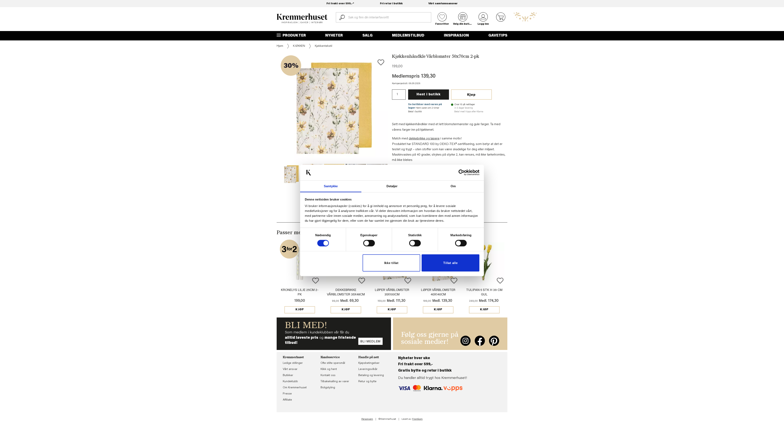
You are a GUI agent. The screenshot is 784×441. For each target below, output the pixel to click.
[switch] (369, 243)
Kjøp (471, 95)
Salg (367, 36)
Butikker (288, 375)
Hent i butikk (428, 94)
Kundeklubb (290, 381)
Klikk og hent (329, 369)
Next (395, 119)
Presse (287, 393)
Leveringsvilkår (368, 369)
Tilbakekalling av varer (335, 381)
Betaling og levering (371, 375)
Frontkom (417, 419)
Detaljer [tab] (392, 186)
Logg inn (483, 24)
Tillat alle (450, 263)
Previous (274, 119)
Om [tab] (453, 186)
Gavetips (497, 36)
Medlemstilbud (408, 36)
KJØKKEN (299, 46)
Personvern (367, 419)
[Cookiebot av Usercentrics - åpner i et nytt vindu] (461, 172)
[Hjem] (302, 18)
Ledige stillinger (293, 363)
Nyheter (334, 36)
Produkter (294, 36)
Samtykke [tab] (331, 186)
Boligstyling (328, 387)
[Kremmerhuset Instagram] (465, 341)
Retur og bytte (367, 381)
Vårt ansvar (290, 369)
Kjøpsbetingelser (369, 363)
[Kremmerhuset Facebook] (480, 341)
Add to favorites (381, 62)
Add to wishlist (315, 280)
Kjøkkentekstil (323, 46)
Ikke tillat (391, 263)
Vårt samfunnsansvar (443, 3)
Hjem (280, 46)
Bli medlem (370, 341)
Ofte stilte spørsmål (333, 363)
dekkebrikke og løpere (424, 138)
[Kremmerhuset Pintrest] (494, 341)
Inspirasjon (456, 36)
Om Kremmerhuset (295, 387)
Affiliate (287, 400)
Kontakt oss (328, 375)
